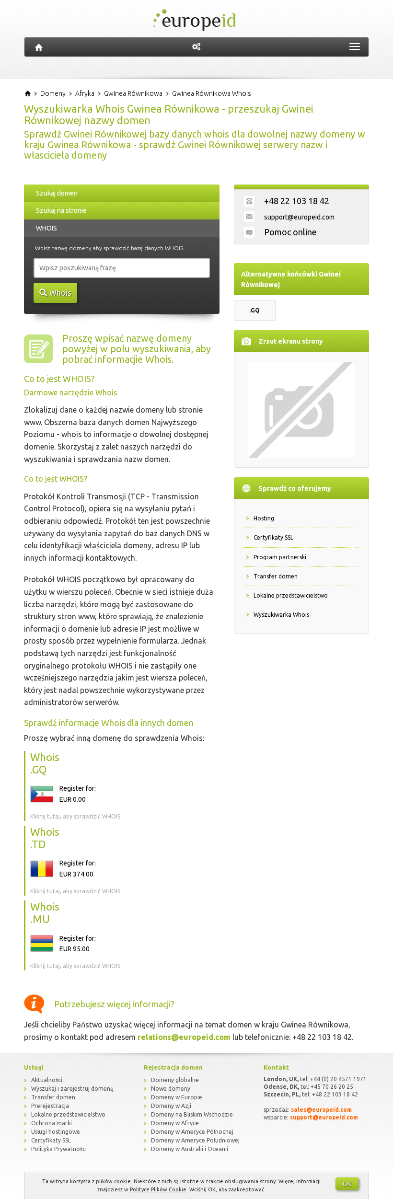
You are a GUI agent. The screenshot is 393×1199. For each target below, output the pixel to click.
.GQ (254, 310)
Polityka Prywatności (59, 1149)
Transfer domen (276, 576)
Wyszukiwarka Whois (281, 614)
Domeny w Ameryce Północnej (192, 1132)
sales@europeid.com (321, 1110)
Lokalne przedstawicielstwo (291, 595)
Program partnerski (280, 557)
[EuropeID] (38, 47)
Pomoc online (290, 232)
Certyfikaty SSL (273, 537)
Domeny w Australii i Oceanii (189, 1149)
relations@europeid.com (184, 1037)
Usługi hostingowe (55, 1132)
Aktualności (46, 1080)
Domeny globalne (175, 1080)
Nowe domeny (170, 1088)
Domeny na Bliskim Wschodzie (192, 1114)
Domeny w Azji (171, 1106)
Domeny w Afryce (175, 1123)
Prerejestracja (50, 1106)
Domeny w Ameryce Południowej (195, 1140)
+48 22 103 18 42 (296, 201)
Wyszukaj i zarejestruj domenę (72, 1088)
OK (347, 1183)
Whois (60, 292)
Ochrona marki (51, 1123)
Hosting (264, 518)
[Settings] (196, 47)
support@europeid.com (299, 217)
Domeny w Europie (176, 1097)
